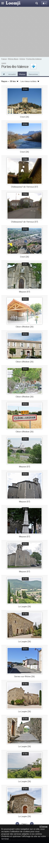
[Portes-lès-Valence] (3, 74)
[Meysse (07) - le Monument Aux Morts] (24, 520)
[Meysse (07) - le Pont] (24, 450)
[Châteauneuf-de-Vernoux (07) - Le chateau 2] (24, 171)
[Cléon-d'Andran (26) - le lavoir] (24, 310)
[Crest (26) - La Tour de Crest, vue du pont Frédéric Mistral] (24, 101)
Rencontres (33, 74)
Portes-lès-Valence (34, 59)
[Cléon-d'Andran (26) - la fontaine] (24, 380)
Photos (22, 74)
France (4, 59)
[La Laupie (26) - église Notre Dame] (24, 800)
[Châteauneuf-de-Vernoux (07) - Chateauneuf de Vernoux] (24, 206)
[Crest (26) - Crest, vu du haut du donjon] (24, 240)
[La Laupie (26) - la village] (24, 765)
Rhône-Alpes (13, 59)
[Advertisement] (24, 31)
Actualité (12, 74)
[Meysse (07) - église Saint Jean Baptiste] (24, 275)
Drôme (22, 59)
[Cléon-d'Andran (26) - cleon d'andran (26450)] (24, 415)
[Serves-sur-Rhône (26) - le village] (24, 660)
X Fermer (43, 826)
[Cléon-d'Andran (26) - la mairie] (24, 345)
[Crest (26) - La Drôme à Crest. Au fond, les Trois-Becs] (24, 136)
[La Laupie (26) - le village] (24, 590)
